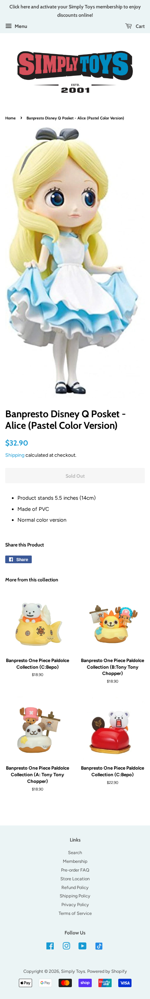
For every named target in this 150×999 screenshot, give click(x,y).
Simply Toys (73, 971)
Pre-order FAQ (75, 870)
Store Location (75, 878)
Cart (140, 26)
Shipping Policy (75, 895)
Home (10, 118)
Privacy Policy (75, 904)
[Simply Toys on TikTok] (99, 945)
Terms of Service (75, 913)
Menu (20, 26)
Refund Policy (75, 887)
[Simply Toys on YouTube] (82, 947)
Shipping (14, 455)
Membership (75, 861)
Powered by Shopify (107, 971)
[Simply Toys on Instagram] (66, 947)
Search (75, 852)
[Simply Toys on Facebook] (50, 947)
